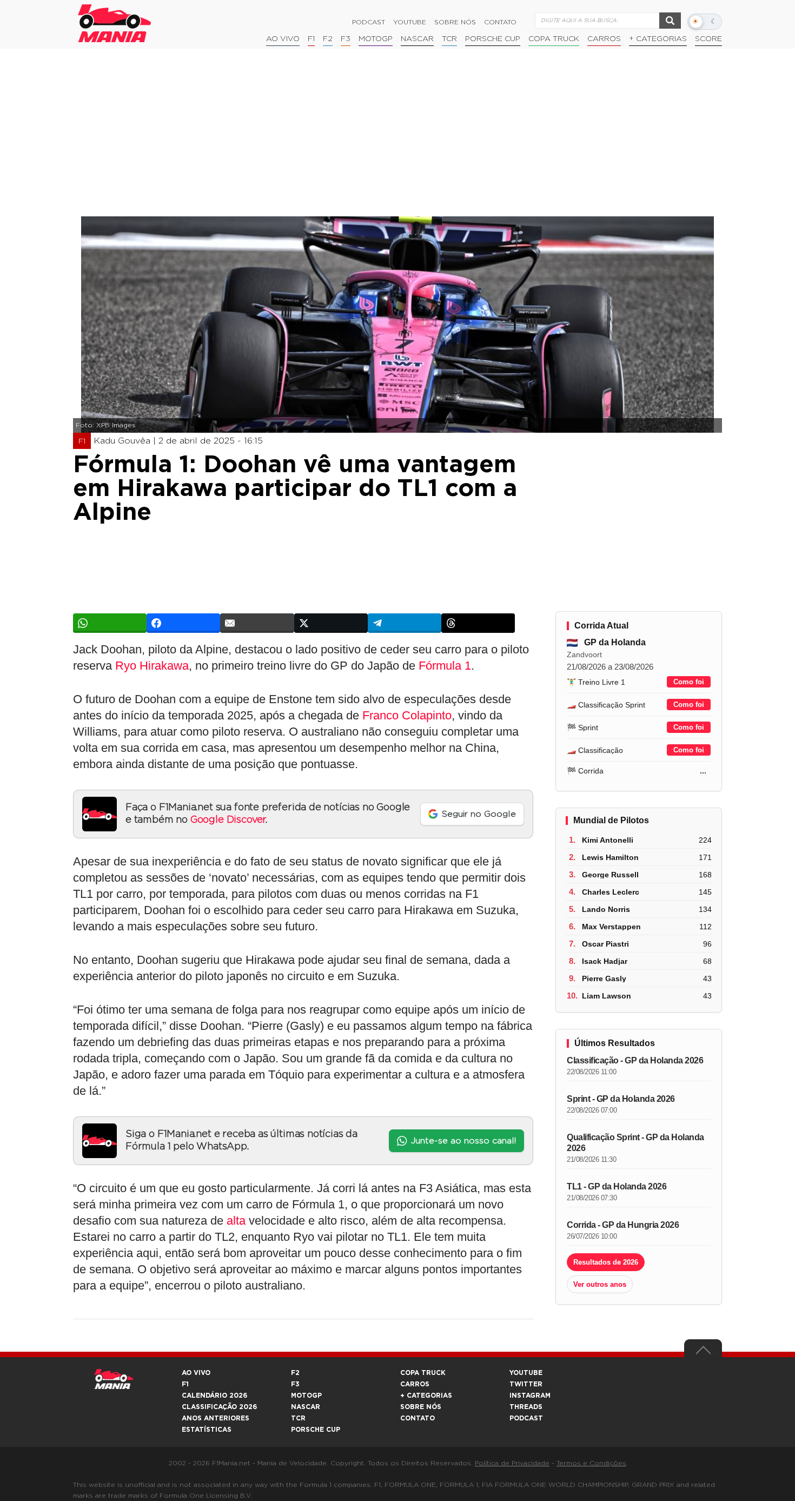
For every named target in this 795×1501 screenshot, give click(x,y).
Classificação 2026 (219, 1407)
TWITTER (525, 1384)
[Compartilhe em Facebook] (183, 623)
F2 (328, 39)
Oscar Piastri (605, 944)
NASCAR (417, 39)
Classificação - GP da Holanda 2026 (635, 1060)
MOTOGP (306, 1395)
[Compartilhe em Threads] (478, 623)
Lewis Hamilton (610, 857)
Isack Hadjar (604, 961)
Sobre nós (455, 22)
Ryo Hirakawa (152, 665)
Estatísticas (206, 1429)
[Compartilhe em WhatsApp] (110, 623)
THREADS (525, 1407)
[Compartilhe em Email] (257, 623)
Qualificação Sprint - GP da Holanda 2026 (635, 1143)
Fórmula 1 (445, 665)
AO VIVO (196, 1373)
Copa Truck (553, 39)
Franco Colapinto (407, 715)
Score (708, 39)
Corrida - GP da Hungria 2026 (623, 1224)
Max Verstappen (611, 926)
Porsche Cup (492, 39)
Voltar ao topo (703, 1352)
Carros (604, 39)
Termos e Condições (591, 1463)
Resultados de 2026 (605, 1262)
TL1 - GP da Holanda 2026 (616, 1186)
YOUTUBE (525, 1373)
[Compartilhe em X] (331, 623)
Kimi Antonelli (607, 840)
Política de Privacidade (512, 1463)
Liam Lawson (606, 995)
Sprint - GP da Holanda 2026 (621, 1098)
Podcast (368, 22)
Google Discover (228, 820)
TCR (449, 39)
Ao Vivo (283, 39)
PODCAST (526, 1418)
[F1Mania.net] (114, 23)
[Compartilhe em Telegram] (404, 623)
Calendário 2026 (214, 1395)
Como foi (688, 682)
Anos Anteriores (215, 1418)
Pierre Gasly (604, 978)
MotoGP (376, 39)
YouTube (409, 22)
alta (236, 1220)
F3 (345, 39)
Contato (500, 22)
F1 (311, 39)
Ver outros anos (599, 1284)
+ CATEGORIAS (658, 39)
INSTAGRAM (530, 1395)
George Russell (610, 874)
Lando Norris (606, 909)
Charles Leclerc (610, 892)
